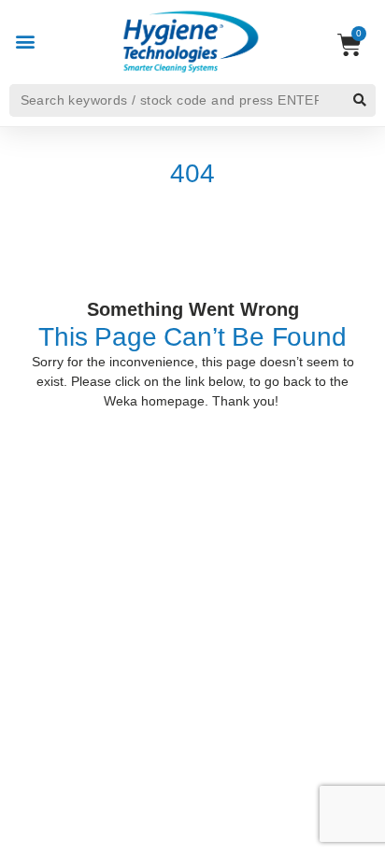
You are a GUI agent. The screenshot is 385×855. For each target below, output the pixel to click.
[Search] (359, 100)
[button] (24, 40)
